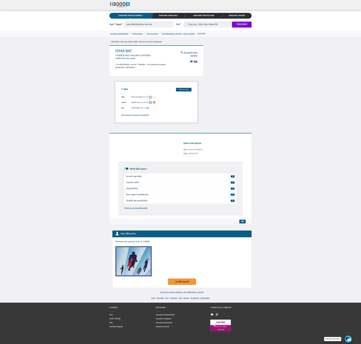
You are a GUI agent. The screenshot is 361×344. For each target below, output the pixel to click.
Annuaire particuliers (164, 323)
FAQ (111, 323)
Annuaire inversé (162, 327)
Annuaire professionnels (165, 315)
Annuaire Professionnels (130, 16)
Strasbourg (195, 298)
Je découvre (182, 281)
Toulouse (173, 298)
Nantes (186, 298)
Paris (153, 298)
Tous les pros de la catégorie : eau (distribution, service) (182, 292)
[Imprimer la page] (242, 221)
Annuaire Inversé (237, 16)
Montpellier (205, 298)
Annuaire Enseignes (168, 16)
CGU (111, 315)
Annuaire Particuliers (203, 16)
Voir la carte (184, 90)
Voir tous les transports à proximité (135, 115)
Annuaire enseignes (163, 319)
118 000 (220, 322)
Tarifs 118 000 (114, 319)
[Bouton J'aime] (193, 61)
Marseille (160, 298)
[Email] (212, 314)
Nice (180, 298)
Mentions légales (116, 327)
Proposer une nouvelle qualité (136, 208)
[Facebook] (216, 314)
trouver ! (242, 24)
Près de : (193, 24)
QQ (116, 24)
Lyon (167, 298)
